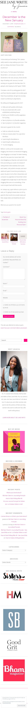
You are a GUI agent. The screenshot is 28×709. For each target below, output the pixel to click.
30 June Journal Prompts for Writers (14, 501)
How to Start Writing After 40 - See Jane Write (14, 535)
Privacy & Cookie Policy (7, 702)
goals (9, 212)
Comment (6, 267)
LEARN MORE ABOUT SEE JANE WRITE (14, 417)
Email (5, 290)
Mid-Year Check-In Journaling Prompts (14, 495)
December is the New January (14, 18)
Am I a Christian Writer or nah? (14, 504)
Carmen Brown (5, 516)
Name (5, 283)
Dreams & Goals (18, 23)
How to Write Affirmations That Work (23, 242)
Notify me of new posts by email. (14, 312)
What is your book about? (14, 492)
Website (5, 298)
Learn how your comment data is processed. (14, 328)
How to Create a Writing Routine (15, 538)
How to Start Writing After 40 (14, 498)
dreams (5, 212)
